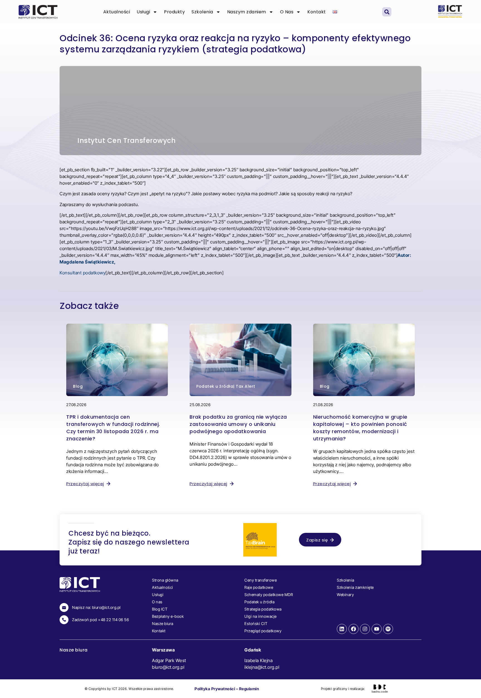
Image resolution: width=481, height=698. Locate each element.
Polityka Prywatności (215, 688)
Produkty (174, 12)
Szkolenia (202, 12)
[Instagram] (365, 629)
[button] (386, 11)
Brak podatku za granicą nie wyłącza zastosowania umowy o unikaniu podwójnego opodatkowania (238, 424)
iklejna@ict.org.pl (261, 667)
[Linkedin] (342, 629)
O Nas (287, 12)
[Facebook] (354, 629)
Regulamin (249, 688)
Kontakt (316, 12)
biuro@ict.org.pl (168, 667)
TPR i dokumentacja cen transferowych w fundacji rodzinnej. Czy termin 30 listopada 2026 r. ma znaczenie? (113, 427)
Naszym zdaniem (246, 12)
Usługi (143, 12)
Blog (78, 386)
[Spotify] (388, 629)
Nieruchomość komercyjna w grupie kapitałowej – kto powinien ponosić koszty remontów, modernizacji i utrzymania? (360, 427)
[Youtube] (377, 629)
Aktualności (116, 12)
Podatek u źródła (214, 386)
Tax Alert (245, 386)
